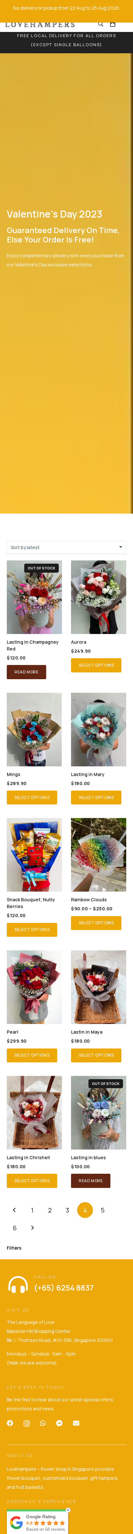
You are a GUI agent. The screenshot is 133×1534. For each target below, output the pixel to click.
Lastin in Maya (86, 1032)
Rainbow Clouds (89, 899)
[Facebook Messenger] (59, 1423)
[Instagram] (27, 1423)
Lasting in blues (88, 1157)
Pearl (12, 1032)
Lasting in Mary (88, 774)
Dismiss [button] (66, 15)
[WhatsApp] (43, 1423)
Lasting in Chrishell (28, 1157)
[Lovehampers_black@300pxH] (40, 24)
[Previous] (15, 1210)
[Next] (32, 1228)
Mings (13, 774)
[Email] (76, 1423)
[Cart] (112, 24)
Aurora (78, 642)
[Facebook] (10, 1423)
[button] (100, 24)
